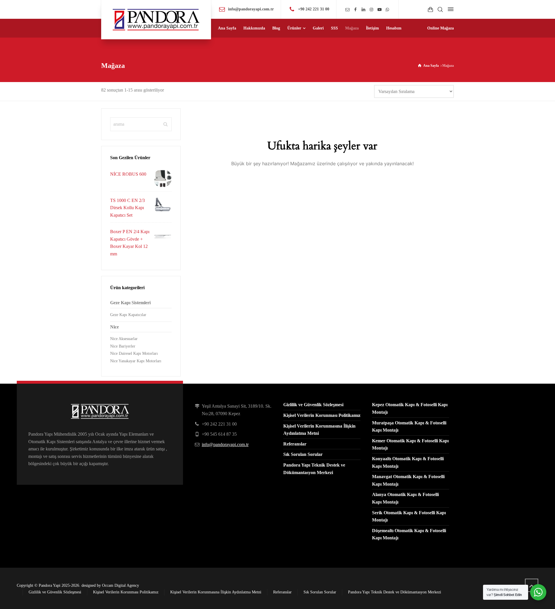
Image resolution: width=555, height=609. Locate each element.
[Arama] (440, 9)
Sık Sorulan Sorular (303, 454)
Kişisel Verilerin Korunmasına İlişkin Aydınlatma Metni (215, 592)
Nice (114, 326)
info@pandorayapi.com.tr (251, 9)
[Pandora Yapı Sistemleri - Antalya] (156, 19)
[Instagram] (371, 10)
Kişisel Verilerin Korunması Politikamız (321, 415)
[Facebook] (355, 10)
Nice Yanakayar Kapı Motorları (135, 361)
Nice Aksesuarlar (124, 339)
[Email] (347, 10)
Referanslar (294, 443)
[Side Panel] (449, 9)
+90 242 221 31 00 (313, 9)
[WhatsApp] (387, 10)
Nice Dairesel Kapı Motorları (134, 353)
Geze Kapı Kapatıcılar (128, 315)
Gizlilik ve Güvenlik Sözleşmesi (313, 404)
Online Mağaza (440, 28)
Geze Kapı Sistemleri (130, 302)
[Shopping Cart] (430, 9)
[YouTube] (379, 10)
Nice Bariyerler (122, 346)
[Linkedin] (364, 10)
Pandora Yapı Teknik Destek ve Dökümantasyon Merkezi (394, 592)
